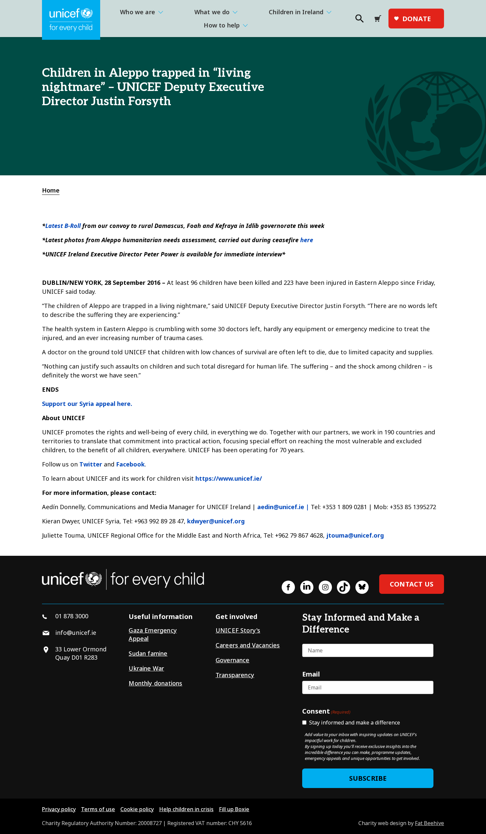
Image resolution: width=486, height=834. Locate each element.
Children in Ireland (296, 12)
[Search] (359, 20)
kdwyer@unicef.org (216, 521)
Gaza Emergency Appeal (153, 634)
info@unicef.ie (75, 632)
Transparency (235, 675)
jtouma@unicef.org (355, 535)
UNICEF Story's (238, 630)
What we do (212, 12)
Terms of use (98, 809)
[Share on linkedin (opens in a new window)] (306, 587)
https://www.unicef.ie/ (228, 478)
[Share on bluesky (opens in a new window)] (362, 587)
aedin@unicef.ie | (283, 507)
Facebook (130, 464)
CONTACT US (411, 584)
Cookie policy (137, 809)
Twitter (90, 464)
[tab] (54, 190)
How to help (222, 25)
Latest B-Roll (63, 226)
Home (51, 190)
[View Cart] (380, 18)
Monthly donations (155, 683)
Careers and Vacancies (248, 645)
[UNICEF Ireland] (71, 20)
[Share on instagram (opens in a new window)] (325, 587)
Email (311, 674)
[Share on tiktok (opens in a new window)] (343, 587)
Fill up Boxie (234, 809)
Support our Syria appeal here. (87, 404)
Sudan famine (148, 653)
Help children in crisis (186, 809)
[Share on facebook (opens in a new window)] (288, 587)
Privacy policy (59, 809)
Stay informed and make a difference (354, 722)
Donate (416, 18)
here (306, 240)
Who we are (137, 12)
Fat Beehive (429, 823)
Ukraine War (146, 668)
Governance (233, 660)
